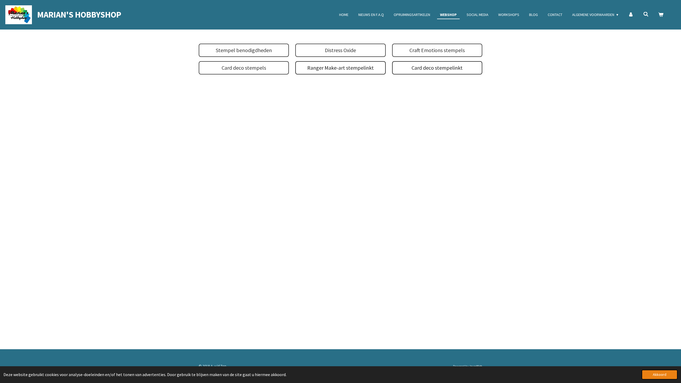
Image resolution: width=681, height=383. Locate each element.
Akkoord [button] (659, 374)
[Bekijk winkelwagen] (660, 15)
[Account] (630, 15)
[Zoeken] (645, 14)
